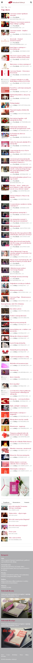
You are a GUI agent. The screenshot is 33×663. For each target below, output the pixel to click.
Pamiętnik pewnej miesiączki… (19, 350)
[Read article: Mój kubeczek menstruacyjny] (5, 365)
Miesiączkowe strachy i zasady (19, 419)
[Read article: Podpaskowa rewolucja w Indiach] (5, 285)
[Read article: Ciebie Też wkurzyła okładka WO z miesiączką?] (5, 144)
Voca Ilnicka (16, 17)
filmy (15, 576)
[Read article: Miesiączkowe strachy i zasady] (5, 421)
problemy (4, 570)
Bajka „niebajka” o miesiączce (19, 406)
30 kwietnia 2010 (24, 436)
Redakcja (14, 655)
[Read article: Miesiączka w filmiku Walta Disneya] (5, 443)
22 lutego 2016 (25, 228)
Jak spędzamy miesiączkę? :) (18, 212)
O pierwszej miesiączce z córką (19, 356)
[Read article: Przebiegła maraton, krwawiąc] (5, 278)
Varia (21, 655)
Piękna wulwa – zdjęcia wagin (17, 513)
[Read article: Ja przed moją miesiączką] (5, 345)
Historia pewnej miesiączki (18, 322)
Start (2, 7)
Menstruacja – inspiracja (17, 426)
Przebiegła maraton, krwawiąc (19, 276)
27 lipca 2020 (25, 66)
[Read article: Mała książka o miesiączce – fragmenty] (5, 415)
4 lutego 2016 (25, 246)
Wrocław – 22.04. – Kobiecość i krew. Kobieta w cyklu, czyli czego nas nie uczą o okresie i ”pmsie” (20, 187)
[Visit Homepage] (16, 2)
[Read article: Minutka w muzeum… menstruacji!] (5, 450)
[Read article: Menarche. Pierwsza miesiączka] (5, 457)
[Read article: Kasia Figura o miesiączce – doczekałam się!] (5, 49)
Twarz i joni (12, 531)
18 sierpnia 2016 (26, 137)
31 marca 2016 (25, 207)
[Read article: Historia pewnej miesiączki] (5, 324)
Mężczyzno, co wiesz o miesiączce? (20, 64)
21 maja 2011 (24, 401)
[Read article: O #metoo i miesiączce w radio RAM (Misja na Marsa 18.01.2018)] (5, 81)
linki (19, 576)
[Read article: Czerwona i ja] (5, 372)
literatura (9, 581)
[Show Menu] (2, 2)
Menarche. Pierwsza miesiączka (19, 455)
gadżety (26, 560)
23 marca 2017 (25, 98)
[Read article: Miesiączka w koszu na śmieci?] (5, 338)
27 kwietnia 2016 (16, 182)
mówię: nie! (17, 574)
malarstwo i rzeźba (21, 581)
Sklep (26, 655)
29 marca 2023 (25, 51)
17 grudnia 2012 (24, 365)
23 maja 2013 (22, 324)
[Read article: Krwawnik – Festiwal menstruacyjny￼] (5, 41)
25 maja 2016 (24, 164)
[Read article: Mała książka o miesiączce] (5, 471)
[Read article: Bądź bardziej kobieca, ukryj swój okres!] (5, 97)
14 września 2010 (24, 407)
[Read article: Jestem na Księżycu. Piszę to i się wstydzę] (5, 198)
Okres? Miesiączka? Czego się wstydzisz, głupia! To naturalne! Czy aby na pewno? (20, 253)
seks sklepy (13, 562)
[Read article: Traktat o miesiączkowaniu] (5, 318)
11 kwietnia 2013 (24, 358)
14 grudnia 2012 (24, 372)
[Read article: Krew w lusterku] (5, 379)
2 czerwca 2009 (24, 465)
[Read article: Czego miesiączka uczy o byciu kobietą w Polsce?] (5, 152)
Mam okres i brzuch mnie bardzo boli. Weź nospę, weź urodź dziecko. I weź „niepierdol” (20, 243)
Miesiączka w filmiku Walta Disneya (21, 441)
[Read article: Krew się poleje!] (5, 386)
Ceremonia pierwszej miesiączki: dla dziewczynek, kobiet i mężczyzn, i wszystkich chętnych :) (21, 160)
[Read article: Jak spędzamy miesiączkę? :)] (5, 214)
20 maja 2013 (23, 345)
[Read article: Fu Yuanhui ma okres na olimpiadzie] (5, 135)
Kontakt (3, 656)
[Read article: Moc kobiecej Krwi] (5, 311)
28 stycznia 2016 (16, 265)
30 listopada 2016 (24, 105)
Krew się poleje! (14, 384)
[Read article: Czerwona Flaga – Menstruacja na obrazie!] (5, 299)
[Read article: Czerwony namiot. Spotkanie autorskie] (5, 16)
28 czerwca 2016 (26, 154)
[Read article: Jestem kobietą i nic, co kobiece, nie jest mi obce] (5, 331)
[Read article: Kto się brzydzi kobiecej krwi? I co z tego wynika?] (5, 179)
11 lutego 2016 (25, 236)
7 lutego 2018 (25, 83)
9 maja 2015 (22, 285)
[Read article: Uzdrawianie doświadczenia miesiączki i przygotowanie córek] (5, 129)
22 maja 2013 (22, 333)
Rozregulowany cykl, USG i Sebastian (12, 304)
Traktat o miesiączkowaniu (18, 315)
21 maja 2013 (22, 338)
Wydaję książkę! (15, 103)
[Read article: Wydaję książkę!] (5, 105)
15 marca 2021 (25, 59)
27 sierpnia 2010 (24, 428)
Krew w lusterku (15, 377)
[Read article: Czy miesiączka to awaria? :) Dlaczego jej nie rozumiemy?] (5, 221)
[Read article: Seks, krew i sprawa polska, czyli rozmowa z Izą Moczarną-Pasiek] (5, 58)
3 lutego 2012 (23, 396)
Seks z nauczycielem (15, 537)
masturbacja (19, 560)
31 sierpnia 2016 (24, 130)
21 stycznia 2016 (16, 273)
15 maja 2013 (22, 351)
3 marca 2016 (25, 223)
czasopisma (9, 576)
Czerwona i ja (14, 370)
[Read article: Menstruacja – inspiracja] (5, 428)
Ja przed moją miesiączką (17, 343)
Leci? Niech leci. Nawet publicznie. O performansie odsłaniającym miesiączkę (20, 392)
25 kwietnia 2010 (24, 443)
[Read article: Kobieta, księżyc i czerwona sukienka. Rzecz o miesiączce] (5, 464)
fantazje (12, 560)
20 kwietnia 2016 (24, 191)
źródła (9, 587)
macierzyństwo (24, 568)
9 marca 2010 (23, 457)
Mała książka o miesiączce (18, 469)
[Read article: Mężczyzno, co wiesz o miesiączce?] (5, 66)
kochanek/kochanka (7, 568)
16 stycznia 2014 (24, 317)
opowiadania (5, 562)
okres (9, 7)
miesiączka (4, 566)
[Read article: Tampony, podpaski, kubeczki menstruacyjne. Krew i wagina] (5, 435)
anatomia (25, 574)
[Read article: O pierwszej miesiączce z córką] (5, 359)
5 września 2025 (26, 34)
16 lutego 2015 (23, 292)
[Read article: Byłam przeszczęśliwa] (5, 292)
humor (15, 583)
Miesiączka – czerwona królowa (19, 399)
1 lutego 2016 (23, 256)
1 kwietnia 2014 (15, 306)
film (14, 581)
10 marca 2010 (23, 450)
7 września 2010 (24, 416)
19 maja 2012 (22, 386)
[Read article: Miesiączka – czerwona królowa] (5, 401)
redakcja (15, 105)
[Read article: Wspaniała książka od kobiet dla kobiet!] (5, 112)
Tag (6, 7)
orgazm (7, 560)
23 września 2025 (16, 27)
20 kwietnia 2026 (16, 19)
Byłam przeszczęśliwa (16, 290)
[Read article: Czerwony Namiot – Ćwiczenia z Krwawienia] (5, 73)
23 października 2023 (17, 44)
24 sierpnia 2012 (24, 379)
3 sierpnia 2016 (25, 145)
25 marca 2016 (25, 214)
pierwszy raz (12, 566)
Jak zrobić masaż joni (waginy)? (18, 525)
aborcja (16, 568)
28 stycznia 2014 (24, 311)
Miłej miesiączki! (15, 226)
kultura (3, 581)
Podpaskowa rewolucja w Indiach (20, 283)
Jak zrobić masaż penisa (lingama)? (19, 519)
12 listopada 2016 (24, 113)
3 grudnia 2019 (25, 74)
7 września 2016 (26, 122)
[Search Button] (31, 2)
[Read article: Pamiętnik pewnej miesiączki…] (5, 352)
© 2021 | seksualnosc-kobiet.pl (8, 659)
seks (2, 560)
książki (3, 576)
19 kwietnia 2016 (24, 199)
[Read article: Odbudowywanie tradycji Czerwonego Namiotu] (5, 270)
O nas (8, 655)
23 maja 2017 (24, 91)
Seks (2, 558)
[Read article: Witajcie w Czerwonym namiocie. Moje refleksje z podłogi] (5, 24)
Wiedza (3, 573)
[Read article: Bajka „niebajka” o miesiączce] (5, 408)
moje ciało (20, 566)
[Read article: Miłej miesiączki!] (5, 228)
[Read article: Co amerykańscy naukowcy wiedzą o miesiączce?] (5, 206)
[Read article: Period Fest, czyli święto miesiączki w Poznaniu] (5, 90)
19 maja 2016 (24, 174)
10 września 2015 (16, 280)
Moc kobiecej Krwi (15, 309)
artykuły (3, 574)
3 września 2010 (24, 421)
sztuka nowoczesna (6, 583)
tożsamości (10, 574)
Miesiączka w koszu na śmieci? (19, 336)
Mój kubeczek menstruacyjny (19, 363)
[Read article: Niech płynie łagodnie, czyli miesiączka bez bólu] (5, 120)
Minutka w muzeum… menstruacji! (20, 448)
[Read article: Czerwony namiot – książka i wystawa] (5, 32)
